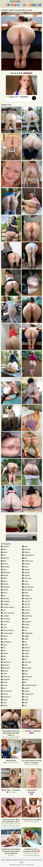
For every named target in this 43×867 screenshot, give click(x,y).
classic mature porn (10, 607)
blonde (5, 584)
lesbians (27, 549)
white (26, 700)
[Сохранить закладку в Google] (12, 5)
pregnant (27, 622)
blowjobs (6, 587)
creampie (6, 619)
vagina (26, 691)
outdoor (27, 595)
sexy (26, 645)
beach (5, 564)
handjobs (6, 679)
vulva (26, 697)
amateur (6, 546)
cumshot (6, 622)
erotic (5, 639)
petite (26, 619)
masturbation (29, 555)
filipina (5, 653)
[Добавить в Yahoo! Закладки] (40, 5)
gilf (4, 659)
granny (5, 671)
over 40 (27, 601)
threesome (28, 676)
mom (26, 567)
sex (25, 642)
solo (25, 665)
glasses (6, 665)
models (27, 564)
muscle (27, 569)
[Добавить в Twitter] (37, 5)
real (25, 630)
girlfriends (6, 662)
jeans (5, 700)
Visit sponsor (27, 73)
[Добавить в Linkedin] (18, 5)
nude (26, 581)
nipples (27, 575)
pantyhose (28, 616)
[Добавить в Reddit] (27, 5)
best (4, 569)
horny (5, 685)
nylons (26, 584)
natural (26, 572)
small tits (27, 662)
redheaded (28, 633)
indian (5, 694)
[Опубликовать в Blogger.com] (5, 5)
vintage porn (29, 694)
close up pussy (8, 613)
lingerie (27, 552)
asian (5, 552)
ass (4, 555)
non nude (27, 578)
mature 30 (28, 598)
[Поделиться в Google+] (15, 5)
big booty (6, 572)
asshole (6, 558)
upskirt (26, 688)
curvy (5, 627)
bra (4, 595)
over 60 (27, 607)
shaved (27, 648)
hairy (5, 674)
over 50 (27, 604)
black (5, 581)
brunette (6, 598)
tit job (26, 679)
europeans (7, 642)
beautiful (6, 567)
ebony (5, 636)
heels (5, 682)
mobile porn (28, 561)
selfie (26, 639)
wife (25, 702)
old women (28, 590)
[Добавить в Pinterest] (24, 5)
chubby (6, 604)
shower (27, 650)
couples (6, 616)
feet (4, 650)
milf (25, 558)
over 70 (27, 610)
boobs (5, 590)
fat (4, 648)
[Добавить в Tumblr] (34, 5)
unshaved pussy (30, 685)
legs (25, 546)
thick (26, 674)
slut (25, 659)
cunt (4, 624)
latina (5, 705)
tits (25, 682)
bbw (4, 561)
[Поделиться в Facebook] (9, 5)
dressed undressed (10, 630)
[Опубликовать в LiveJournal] (21, 5)
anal (4, 549)
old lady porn (29, 587)
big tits (5, 575)
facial (5, 645)
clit (4, 610)
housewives (7, 691)
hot (4, 688)
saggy (26, 636)
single (26, 653)
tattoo (26, 671)
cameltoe (6, 601)
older (26, 593)
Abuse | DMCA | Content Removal (12, 860)
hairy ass (6, 676)
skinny (26, 656)
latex (5, 702)
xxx (25, 705)
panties (27, 613)
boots (5, 593)
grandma (6, 668)
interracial (6, 697)
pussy (26, 627)
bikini (5, 578)
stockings (27, 668)
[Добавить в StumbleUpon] (30, 5)
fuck (4, 656)
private (26, 624)
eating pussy (8, 633)
